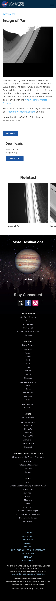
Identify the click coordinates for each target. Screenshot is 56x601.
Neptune (28, 378)
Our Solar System (28, 317)
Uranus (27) (28, 440)
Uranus (28, 374)
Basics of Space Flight (28, 511)
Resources (28, 489)
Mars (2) (28, 429)
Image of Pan (14, 226)
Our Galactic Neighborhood (15, 10)
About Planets (28, 345)
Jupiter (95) (28, 433)
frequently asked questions (21, 112)
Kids (28, 504)
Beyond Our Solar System (28, 332)
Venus (28, 357)
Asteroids (28, 469)
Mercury (28, 353)
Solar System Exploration (15, 4)
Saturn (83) (28, 436)
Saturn (28, 371)
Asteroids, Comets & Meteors (28, 453)
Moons (28, 414)
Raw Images (9, 14)
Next (50, 264)
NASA (3, 4)
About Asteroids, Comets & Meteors (28, 457)
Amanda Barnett (35, 579)
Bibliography (28, 536)
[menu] (52, 4)
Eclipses (28, 335)
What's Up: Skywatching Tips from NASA (28, 486)
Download (14, 158)
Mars (28, 364)
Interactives (28, 507)
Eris (28, 400)
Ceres (28, 389)
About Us (28, 533)
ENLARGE (10, 133)
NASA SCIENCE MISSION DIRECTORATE (28, 550)
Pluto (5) (28, 447)
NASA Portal (28, 554)
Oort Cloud (28, 328)
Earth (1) (28, 426)
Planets (28, 341)
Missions (28, 500)
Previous (6, 264)
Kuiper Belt (28, 324)
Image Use (28, 547)
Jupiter (28, 279)
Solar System (28, 313)
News (28, 482)
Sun (28, 321)
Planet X (28, 408)
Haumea (28, 396)
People (28, 497)
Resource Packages (28, 518)
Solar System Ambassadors (28, 514)
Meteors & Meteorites (28, 465)
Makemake (28, 393)
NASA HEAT (28, 522)
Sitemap (28, 557)
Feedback (28, 540)
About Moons (28, 418)
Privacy (28, 543)
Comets (28, 472)
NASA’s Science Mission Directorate (28, 574)
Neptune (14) (28, 443)
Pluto (28, 386)
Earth (28, 360)
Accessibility (28, 561)
